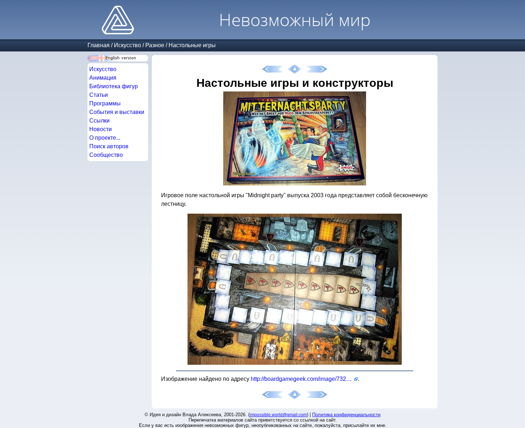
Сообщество (106, 155)
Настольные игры (192, 45)
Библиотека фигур (113, 86)
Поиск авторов (109, 146)
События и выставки (116, 112)
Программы (105, 103)
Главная (99, 45)
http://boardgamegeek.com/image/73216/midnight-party (304, 379)
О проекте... (104, 138)
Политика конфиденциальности (346, 414)
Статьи (98, 95)
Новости (100, 129)
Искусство (127, 45)
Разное (154, 45)
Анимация (102, 78)
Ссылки (99, 121)
